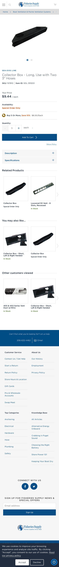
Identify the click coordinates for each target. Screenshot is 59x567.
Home (5, 12)
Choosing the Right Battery (41, 446)
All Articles (37, 419)
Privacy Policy (38, 372)
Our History (37, 359)
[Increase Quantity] (19, 128)
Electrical (9, 426)
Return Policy (51, 144)
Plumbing (9, 446)
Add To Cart (27, 137)
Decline (37, 562)
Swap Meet (10, 402)
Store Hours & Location (16, 379)
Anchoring (9, 419)
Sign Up (29, 512)
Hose (7, 440)
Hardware (9, 433)
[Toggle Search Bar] (10, 4)
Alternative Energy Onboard (40, 427)
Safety (8, 453)
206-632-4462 (24, 340)
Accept (22, 562)
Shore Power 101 (39, 454)
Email (40, 340)
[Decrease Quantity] (5, 128)
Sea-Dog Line (9, 70)
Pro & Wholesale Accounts (12, 394)
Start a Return (11, 365)
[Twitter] (34, 484)
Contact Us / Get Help (15, 359)
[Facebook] (25, 484)
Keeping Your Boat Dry (42, 461)
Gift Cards (9, 386)
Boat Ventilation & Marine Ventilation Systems (32, 12)
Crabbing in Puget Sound (40, 436)
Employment (37, 365)
